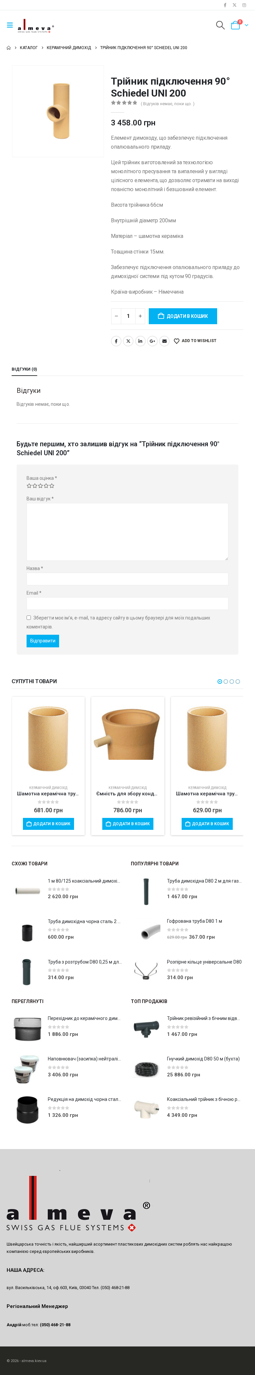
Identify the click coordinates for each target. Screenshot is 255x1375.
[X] (234, 5)
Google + (152, 341)
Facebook (116, 341)
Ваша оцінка (42, 478)
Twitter (128, 341)
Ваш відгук (40, 498)
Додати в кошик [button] (51, 824)
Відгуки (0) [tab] (24, 369)
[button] (12, 25)
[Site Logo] (36, 25)
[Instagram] (244, 5)
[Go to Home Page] (9, 47)
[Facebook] (225, 5)
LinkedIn (140, 341)
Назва (35, 568)
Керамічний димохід (48, 788)
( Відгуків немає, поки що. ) (168, 103)
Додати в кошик (187, 316)
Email (164, 341)
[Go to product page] (48, 736)
